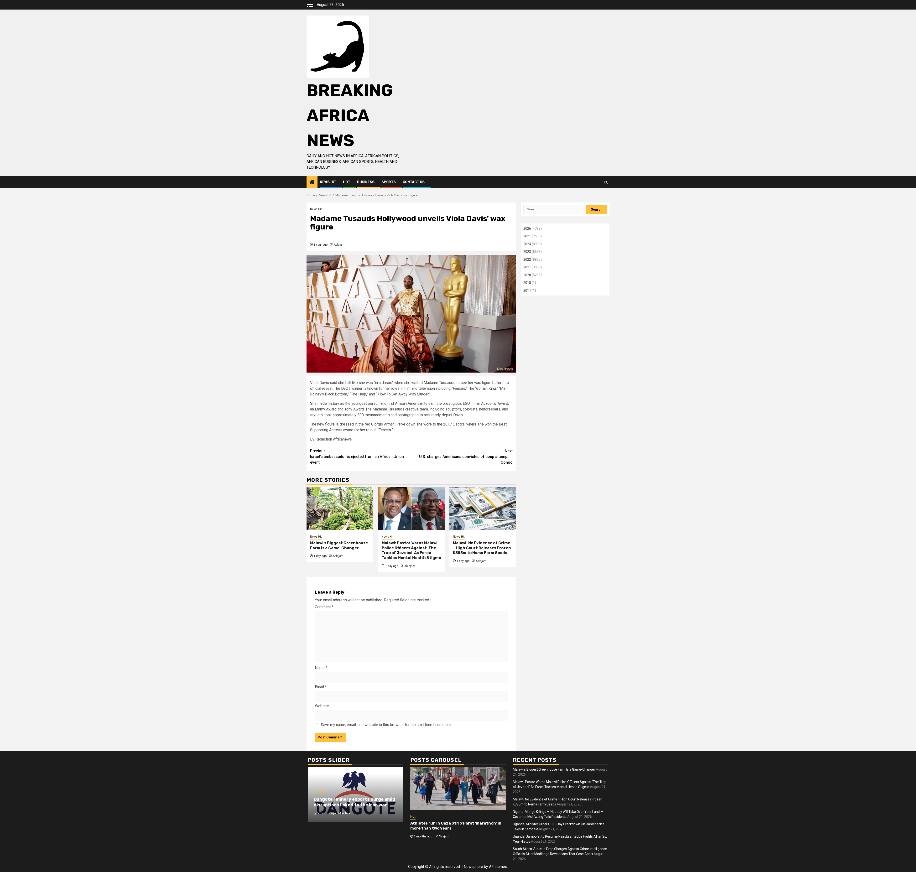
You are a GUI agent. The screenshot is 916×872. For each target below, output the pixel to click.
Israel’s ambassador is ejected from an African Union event (357, 457)
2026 (527, 228)
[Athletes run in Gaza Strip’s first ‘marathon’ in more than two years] (458, 788)
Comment (324, 607)
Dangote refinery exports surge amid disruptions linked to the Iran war (354, 802)
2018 (527, 282)
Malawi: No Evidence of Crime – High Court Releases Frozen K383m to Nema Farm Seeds (482, 548)
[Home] (312, 182)
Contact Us (414, 182)
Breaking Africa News (350, 116)
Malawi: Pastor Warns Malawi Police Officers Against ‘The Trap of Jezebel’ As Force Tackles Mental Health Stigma (411, 550)
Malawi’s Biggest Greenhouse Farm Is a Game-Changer (339, 545)
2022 (527, 259)
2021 (527, 267)
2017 (527, 290)
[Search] (606, 182)
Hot (346, 182)
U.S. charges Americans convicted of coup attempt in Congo (466, 457)
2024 (527, 244)
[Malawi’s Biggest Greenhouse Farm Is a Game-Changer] (340, 508)
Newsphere (473, 866)
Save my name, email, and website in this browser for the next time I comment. (386, 724)
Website (322, 706)
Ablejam (339, 244)
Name (321, 667)
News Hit (328, 182)
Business (366, 182)
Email (321, 687)
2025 (527, 236)
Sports (388, 182)
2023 (527, 251)
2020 (527, 275)
